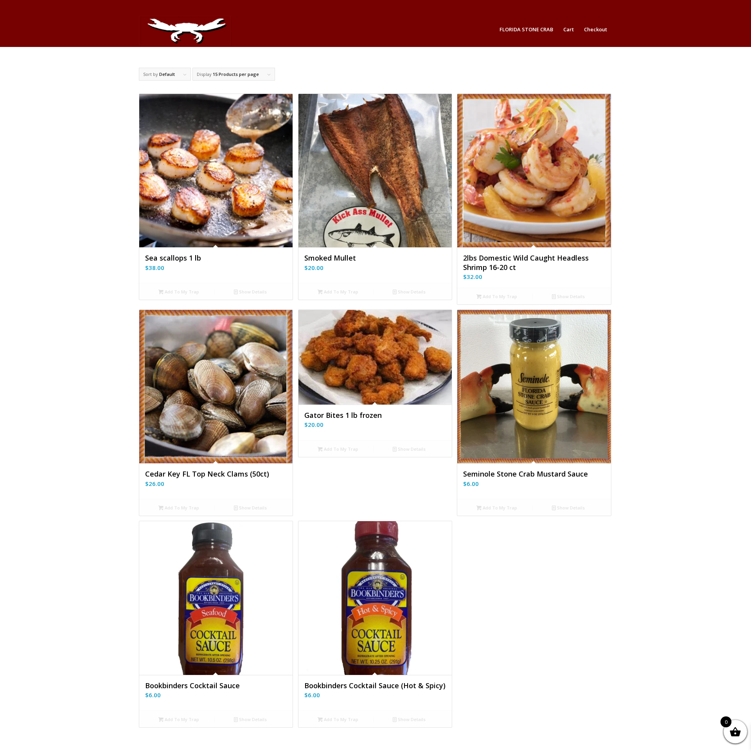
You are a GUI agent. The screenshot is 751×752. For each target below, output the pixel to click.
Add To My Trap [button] (181, 292)
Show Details (252, 292)
